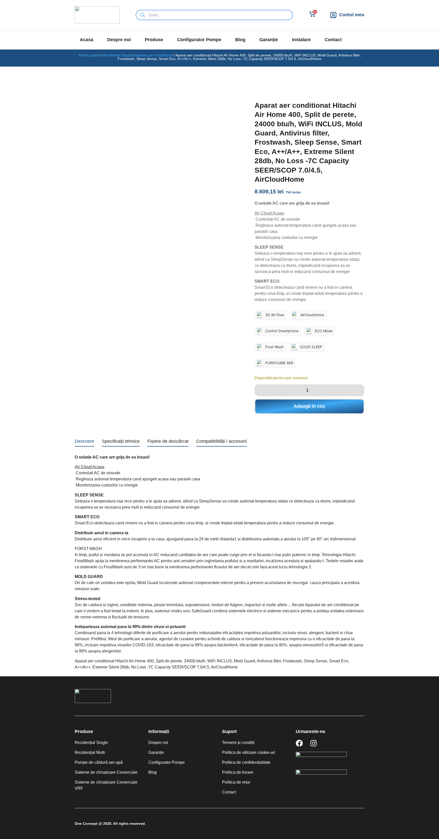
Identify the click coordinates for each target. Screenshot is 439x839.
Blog (240, 39)
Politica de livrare (237, 772)
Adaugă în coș (309, 406)
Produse (154, 39)
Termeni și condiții (238, 742)
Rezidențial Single (117, 55)
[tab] (84, 442)
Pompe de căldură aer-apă (99, 762)
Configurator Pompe (199, 39)
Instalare (301, 39)
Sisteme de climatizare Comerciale (106, 772)
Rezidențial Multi (90, 752)
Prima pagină (89, 55)
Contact (333, 39)
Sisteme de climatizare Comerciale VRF (106, 785)
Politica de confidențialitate (246, 762)
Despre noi (119, 39)
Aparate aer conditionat (153, 55)
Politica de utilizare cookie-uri (248, 752)
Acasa (86, 39)
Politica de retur (236, 782)
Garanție (268, 39)
